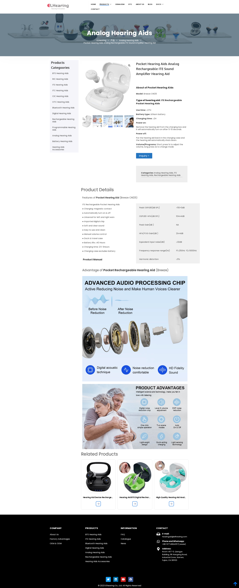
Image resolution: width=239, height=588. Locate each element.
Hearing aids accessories (97, 561)
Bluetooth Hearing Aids (63, 107)
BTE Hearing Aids (60, 73)
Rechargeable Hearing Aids (63, 120)
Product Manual (92, 259)
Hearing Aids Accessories (58, 148)
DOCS (158, 4)
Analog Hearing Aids (62, 135)
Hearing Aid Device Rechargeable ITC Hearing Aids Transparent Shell (98, 497)
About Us (140, 4)
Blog (150, 4)
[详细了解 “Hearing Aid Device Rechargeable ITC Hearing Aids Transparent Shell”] (98, 503)
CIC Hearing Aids (60, 96)
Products (104, 4)
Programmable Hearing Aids (63, 128)
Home (93, 4)
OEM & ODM (56, 543)
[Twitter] (108, 579)
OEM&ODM (119, 4)
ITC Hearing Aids (60, 90)
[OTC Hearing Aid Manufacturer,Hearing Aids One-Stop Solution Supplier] (58, 9)
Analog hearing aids (95, 552)
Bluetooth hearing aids (96, 543)
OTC (130, 4)
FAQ (123, 534)
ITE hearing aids (93, 539)
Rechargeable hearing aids (98, 556)
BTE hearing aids (93, 534)
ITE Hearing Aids (60, 84)
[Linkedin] (115, 579)
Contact (95, 9)
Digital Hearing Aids (61, 113)
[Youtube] (123, 579)
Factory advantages (60, 539)
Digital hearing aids (94, 548)
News (123, 543)
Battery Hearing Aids (62, 141)
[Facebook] (130, 579)
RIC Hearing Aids (60, 79)
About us (54, 534)
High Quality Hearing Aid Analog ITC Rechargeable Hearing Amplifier (171, 497)
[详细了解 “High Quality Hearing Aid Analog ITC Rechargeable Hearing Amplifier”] (171, 503)
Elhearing (109, 585)
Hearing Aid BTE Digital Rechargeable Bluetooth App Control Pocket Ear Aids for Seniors (135, 497)
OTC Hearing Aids (60, 102)
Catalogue (126, 539)
